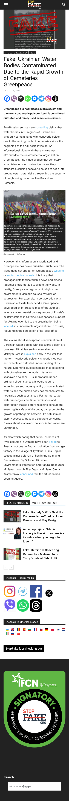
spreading (41, 127)
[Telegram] (41, 98)
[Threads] (55, 98)
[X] (21, 98)
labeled (8, 326)
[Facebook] (7, 98)
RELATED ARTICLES (17, 503)
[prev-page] (6, 567)
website (59, 270)
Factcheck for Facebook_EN (16, 53)
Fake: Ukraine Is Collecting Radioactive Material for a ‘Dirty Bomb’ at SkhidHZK (41, 554)
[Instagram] (48, 98)
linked (53, 441)
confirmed (26, 474)
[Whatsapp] (28, 98)
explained (30, 354)
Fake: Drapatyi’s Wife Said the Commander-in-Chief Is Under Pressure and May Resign (43, 516)
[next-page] (11, 567)
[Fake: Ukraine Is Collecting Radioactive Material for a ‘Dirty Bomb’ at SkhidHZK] (12, 554)
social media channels (20, 275)
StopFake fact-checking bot (24, 648)
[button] (5, 5)
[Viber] (14, 98)
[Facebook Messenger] (34, 98)
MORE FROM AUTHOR (44, 503)
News (32, 53)
